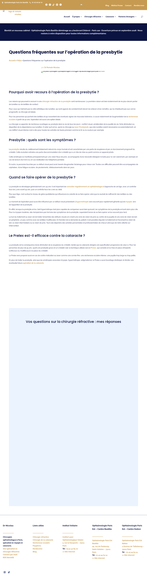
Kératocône (37, 549)
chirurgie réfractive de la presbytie (56, 101)
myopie (129, 202)
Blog (107, 5)
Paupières (37, 546)
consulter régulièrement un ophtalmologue (85, 187)
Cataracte (110, 16)
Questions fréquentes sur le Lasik (73, 359)
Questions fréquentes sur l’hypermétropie (73, 395)
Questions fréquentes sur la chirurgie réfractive (73, 478)
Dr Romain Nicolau (52, 67)
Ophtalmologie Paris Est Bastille (16, 2)
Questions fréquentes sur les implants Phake (73, 383)
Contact (128, 5)
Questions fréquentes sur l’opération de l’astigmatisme (73, 418)
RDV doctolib (8, 557)
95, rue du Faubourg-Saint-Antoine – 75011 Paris (101, 549)
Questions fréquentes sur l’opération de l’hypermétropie (73, 430)
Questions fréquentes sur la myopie (73, 466)
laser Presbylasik (82, 127)
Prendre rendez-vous (73, 288)
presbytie (15, 149)
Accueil (67, 16)
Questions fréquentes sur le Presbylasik (73, 442)
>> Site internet (69, 552)
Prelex (93, 248)
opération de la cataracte (33, 263)
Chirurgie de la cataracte (43, 540)
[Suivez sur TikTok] (9, 572)
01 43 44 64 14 (37, 2)
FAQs (19, 60)
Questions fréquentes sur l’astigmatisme (73, 335)
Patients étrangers (126, 16)
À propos (76, 16)
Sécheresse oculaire (41, 543)
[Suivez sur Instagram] (4, 572)
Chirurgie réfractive (92, 16)
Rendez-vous (139, 5)
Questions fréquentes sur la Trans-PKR (73, 347)
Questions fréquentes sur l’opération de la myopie (73, 406)
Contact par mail (10, 554)
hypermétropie (82, 202)
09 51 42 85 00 (72, 549)
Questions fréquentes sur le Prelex (73, 371)
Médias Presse (117, 5)
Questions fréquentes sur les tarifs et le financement (73, 490)
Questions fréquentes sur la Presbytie (73, 454)
